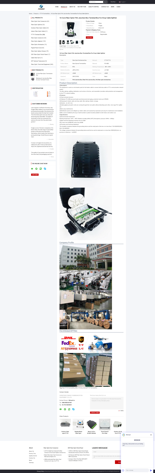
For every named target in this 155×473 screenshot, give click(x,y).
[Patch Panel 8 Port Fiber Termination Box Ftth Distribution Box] (104, 424)
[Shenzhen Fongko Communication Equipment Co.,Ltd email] (33, 168)
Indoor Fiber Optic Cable (38, 31)
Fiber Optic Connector (37, 38)
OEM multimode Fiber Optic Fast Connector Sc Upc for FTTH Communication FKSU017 (52, 460)
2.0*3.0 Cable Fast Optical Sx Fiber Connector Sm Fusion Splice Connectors (55, 451)
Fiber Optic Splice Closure (38, 51)
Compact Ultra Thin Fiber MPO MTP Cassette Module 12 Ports (78, 459)
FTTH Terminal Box (45, 13)
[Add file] (123, 470)
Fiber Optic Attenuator (37, 44)
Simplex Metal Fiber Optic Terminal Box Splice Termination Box (78, 432)
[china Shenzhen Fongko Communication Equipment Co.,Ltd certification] (35, 94)
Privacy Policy (40, 471)
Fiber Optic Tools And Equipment (40, 64)
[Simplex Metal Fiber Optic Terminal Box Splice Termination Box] (78, 424)
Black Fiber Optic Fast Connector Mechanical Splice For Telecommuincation (53, 456)
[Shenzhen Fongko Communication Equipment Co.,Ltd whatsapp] (37, 168)
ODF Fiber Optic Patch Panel (39, 54)
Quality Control (93, 6)
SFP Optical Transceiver (38, 61)
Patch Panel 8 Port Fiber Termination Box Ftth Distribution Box (104, 432)
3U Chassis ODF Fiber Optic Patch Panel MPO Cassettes (79, 455)
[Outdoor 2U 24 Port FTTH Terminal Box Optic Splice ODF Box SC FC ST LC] (118, 424)
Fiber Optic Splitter (36, 24)
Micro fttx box (79, 388)
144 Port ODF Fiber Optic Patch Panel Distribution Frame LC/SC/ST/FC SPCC (79, 451)
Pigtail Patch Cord (36, 48)
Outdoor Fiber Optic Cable (38, 28)
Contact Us (105, 6)
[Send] (151, 470)
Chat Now (113, 2)
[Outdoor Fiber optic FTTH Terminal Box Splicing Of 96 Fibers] (65, 424)
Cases (118, 6)
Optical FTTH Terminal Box (90, 388)
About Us (72, 6)
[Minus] (151, 435)
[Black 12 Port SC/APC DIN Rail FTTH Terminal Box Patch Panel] (91, 424)
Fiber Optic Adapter (36, 41)
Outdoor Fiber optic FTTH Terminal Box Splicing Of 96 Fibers (65, 432)
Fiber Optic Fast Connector (39, 21)
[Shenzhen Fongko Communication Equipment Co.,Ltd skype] (46, 168)
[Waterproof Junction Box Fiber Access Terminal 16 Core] (33, 79)
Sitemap (31, 462)
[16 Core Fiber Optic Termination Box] (33, 74)
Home (56, 6)
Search (105, 2)
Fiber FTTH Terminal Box (68, 388)
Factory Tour (82, 6)
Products (64, 6)
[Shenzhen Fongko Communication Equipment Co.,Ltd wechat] (42, 168)
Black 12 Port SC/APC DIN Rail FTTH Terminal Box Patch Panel (91, 432)
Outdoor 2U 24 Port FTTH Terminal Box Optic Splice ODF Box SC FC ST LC (117, 432)
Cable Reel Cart (35, 58)
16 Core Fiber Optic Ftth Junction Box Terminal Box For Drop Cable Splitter (70, 47)
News (112, 6)
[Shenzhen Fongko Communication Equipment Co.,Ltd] (41, 7)
